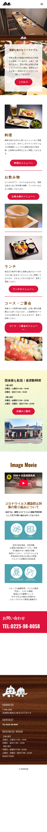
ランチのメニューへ (23, 289)
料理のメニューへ (23, 162)
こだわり (23, 81)
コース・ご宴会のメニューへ (23, 327)
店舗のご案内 (23, 411)
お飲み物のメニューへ (23, 196)
